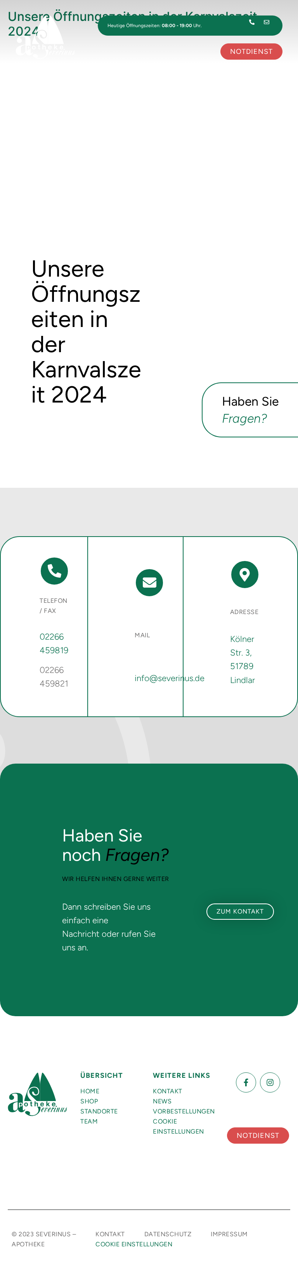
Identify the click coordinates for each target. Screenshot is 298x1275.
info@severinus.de (169, 678)
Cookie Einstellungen (178, 1126)
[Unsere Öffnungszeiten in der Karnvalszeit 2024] (149, 125)
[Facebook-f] (246, 1082)
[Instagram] (270, 1082)
